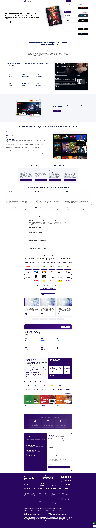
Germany (46, 508)
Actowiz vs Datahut (53, 496)
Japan (25, 510)
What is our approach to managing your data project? (38, 229)
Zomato (45, 495)
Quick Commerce (32, 262)
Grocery (38, 262)
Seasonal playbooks (60, 499)
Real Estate (70, 262)
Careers (66, 492)
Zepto (45, 494)
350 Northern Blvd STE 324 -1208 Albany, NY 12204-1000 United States (33, 514)
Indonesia (47, 510)
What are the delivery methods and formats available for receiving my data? (42, 220)
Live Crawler (25, 492)
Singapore (50, 508)
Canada (57, 508)
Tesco (45, 492)
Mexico (60, 510)
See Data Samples (57, 110)
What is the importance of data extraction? (36, 245)
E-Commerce (43, 262)
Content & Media (33, 496)
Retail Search (32, 493)
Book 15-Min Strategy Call (65, 326)
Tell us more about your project (54, 457)
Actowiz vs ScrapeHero (54, 492)
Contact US (68, 1)
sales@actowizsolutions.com (31, 455)
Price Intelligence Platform (53, 500)
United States (26, 508)
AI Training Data (26, 496)
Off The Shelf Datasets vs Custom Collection (54, 504)
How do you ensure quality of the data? (35, 232)
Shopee (45, 496)
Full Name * (50, 438)
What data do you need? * (63, 442)
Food (48, 262)
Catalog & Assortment (33, 492)
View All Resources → (68, 393)
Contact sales (66, 493)
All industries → (40, 501)
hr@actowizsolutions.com (67, 484)
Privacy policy (66, 494)
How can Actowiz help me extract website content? (37, 240)
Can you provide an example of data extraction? (37, 248)
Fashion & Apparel (40, 496)
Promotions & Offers (33, 495)
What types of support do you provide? (35, 235)
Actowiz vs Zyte (53, 495)
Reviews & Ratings (33, 494)
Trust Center (59, 500)
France (60, 508)
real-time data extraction (20, 144)
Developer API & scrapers (61, 493)
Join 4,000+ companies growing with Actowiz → (48, 288)
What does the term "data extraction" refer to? (37, 243)
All (26, 262)
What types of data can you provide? (35, 227)
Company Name (50, 442)
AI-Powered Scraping (26, 493)
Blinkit (45, 493)
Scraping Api (52, 502)
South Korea (39, 510)
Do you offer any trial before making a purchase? (37, 237)
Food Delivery (39, 493)
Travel (65, 262)
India (36, 508)
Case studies (59, 497)
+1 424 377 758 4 (68, 480)
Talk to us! (66, 477)
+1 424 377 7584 (67, 498)
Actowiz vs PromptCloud (54, 493)
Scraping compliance (60, 498)
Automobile (59, 262)
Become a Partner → (53, 375)
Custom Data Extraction (27, 494)
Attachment (50, 462)
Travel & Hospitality (40, 494)
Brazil (32, 510)
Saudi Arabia (42, 508)
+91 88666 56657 (67, 499)
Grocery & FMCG (40, 492)
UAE (38, 508)
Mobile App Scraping (26, 495)
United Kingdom (32, 508)
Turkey (54, 510)
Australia (54, 508)
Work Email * (61, 438)
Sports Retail (54, 262)
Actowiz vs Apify (53, 494)
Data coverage (60, 492)
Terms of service (67, 495)
